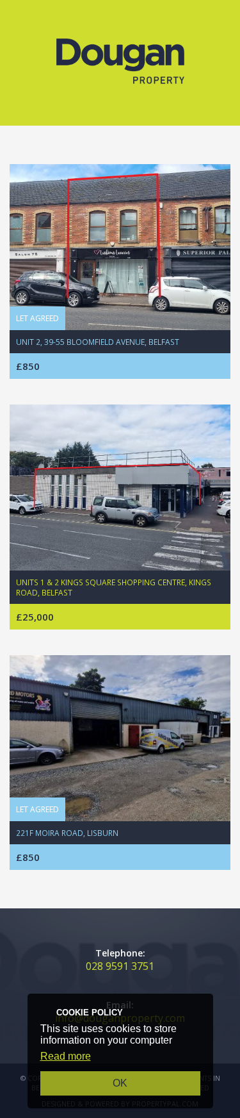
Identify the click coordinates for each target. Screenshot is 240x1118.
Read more (65, 1056)
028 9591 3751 (120, 966)
